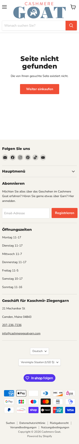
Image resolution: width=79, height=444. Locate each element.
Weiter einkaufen (39, 89)
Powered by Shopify (39, 436)
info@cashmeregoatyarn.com (21, 333)
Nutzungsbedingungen (55, 427)
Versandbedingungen (23, 427)
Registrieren (64, 213)
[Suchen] (71, 25)
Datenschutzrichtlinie (32, 423)
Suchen (10, 423)
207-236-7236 (11, 325)
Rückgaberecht (59, 423)
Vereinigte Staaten (37, 362)
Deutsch (37, 351)
